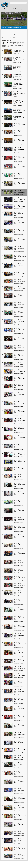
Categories (21, 9)
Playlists (15, 9)
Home (5, 9)
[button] (14, 18)
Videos (10, 9)
